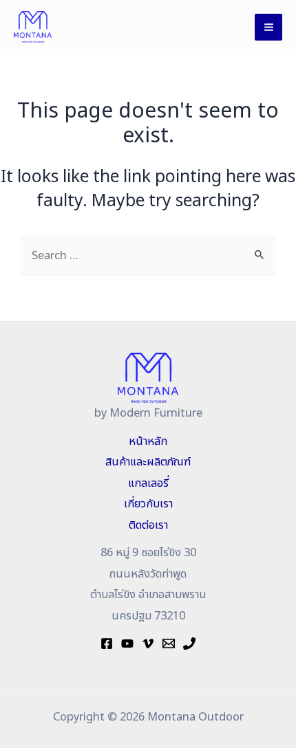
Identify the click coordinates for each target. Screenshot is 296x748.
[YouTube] (127, 643)
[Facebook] (107, 643)
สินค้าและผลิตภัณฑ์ (148, 462)
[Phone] (189, 643)
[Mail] (168, 643)
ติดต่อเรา (148, 525)
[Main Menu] (268, 27)
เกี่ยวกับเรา (148, 504)
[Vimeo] (148, 643)
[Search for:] (148, 256)
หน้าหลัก (148, 441)
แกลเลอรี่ (148, 483)
